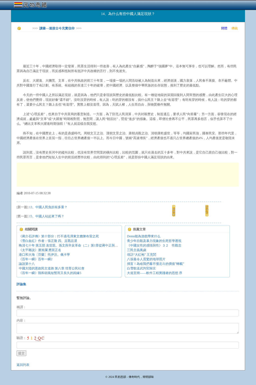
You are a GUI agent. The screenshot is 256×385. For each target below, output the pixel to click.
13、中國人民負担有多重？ (48, 207)
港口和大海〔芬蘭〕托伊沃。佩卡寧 (44, 254)
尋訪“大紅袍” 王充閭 (141, 254)
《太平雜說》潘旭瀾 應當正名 (40, 250)
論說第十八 (27, 263)
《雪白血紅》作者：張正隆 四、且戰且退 (48, 240)
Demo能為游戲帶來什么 (143, 236)
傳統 (234, 28)
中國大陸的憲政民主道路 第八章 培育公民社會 (51, 268)
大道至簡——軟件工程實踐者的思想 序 (154, 273)
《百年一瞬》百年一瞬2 (35, 259)
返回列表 (23, 364)
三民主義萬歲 (136, 250)
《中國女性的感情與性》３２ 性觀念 (154, 245)
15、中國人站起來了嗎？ (46, 216)
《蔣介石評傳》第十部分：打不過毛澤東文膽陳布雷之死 (59, 236)
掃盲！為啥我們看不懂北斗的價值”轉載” (155, 263)
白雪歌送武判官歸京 (141, 268)
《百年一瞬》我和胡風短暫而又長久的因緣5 (50, 273)
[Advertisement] (89, 44)
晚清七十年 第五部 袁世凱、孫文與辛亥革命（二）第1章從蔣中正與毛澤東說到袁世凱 (79, 245)
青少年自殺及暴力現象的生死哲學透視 (154, 240)
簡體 (224, 28)
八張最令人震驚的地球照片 (146, 259)
